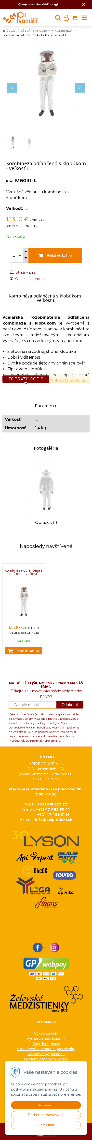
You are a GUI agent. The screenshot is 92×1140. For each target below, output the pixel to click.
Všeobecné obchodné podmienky (46, 1049)
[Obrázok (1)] (46, 487)
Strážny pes (25, 272)
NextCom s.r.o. (46, 1135)
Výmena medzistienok (46, 1038)
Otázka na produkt (30, 279)
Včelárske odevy (35, 30)
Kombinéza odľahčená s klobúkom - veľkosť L (23, 572)
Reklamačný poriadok (46, 1054)
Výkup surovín (46, 1033)
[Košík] (74, 17)
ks (20, 255)
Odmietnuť (46, 1125)
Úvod (11, 30)
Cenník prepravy (46, 1044)
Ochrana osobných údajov (46, 1059)
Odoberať (70, 705)
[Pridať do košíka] (23, 650)
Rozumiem (46, 1105)
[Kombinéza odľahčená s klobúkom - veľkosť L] (46, 83)
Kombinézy (63, 30)
